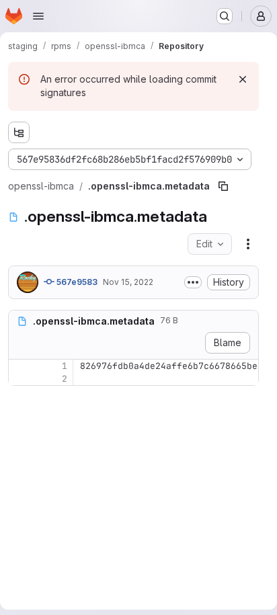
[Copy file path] (223, 186)
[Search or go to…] (224, 16)
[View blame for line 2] (20, 378)
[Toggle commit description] (193, 282)
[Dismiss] (243, 79)
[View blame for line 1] (20, 366)
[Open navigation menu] (38, 16)
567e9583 (75, 282)
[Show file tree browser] (19, 132)
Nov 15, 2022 (128, 282)
